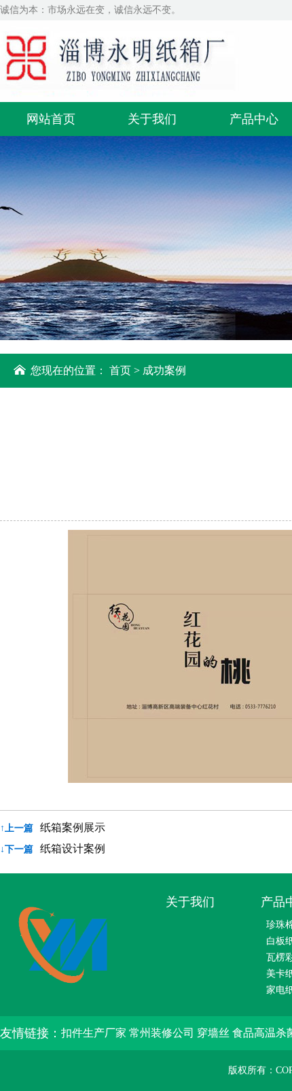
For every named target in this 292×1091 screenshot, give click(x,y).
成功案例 (164, 370)
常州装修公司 (163, 1033)
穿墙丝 (214, 1033)
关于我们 (152, 119)
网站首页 (50, 119)
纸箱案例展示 (72, 827)
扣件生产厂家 (95, 1033)
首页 (120, 370)
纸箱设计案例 (72, 848)
